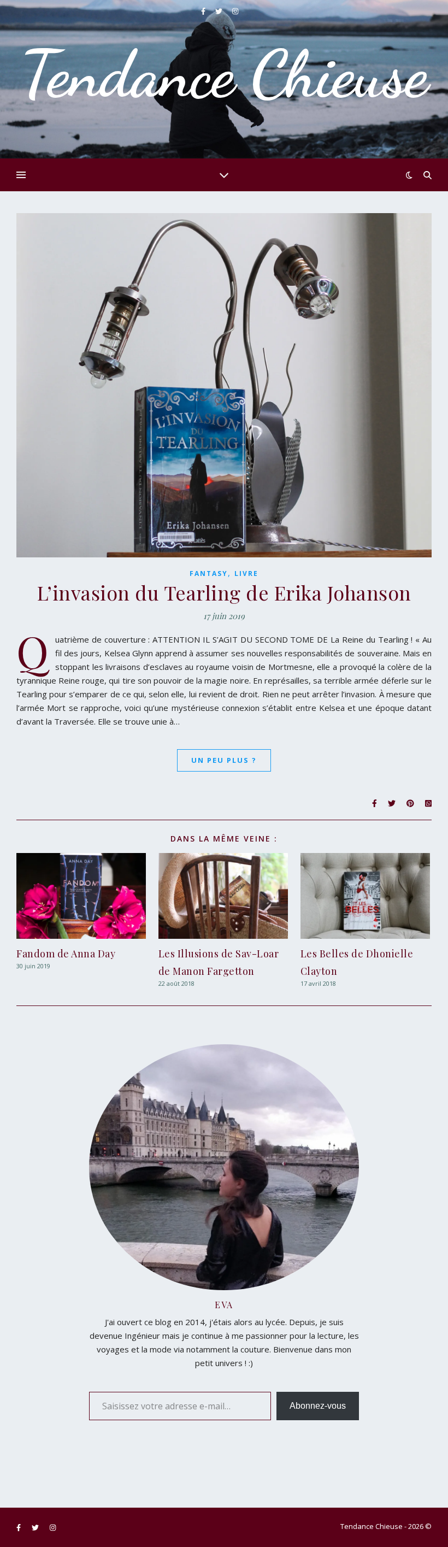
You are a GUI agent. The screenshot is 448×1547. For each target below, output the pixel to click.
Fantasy (209, 573)
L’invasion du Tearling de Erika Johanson (224, 592)
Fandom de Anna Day (65, 953)
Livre (246, 573)
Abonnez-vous (318, 1405)
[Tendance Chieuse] (224, 79)
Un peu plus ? (224, 760)
